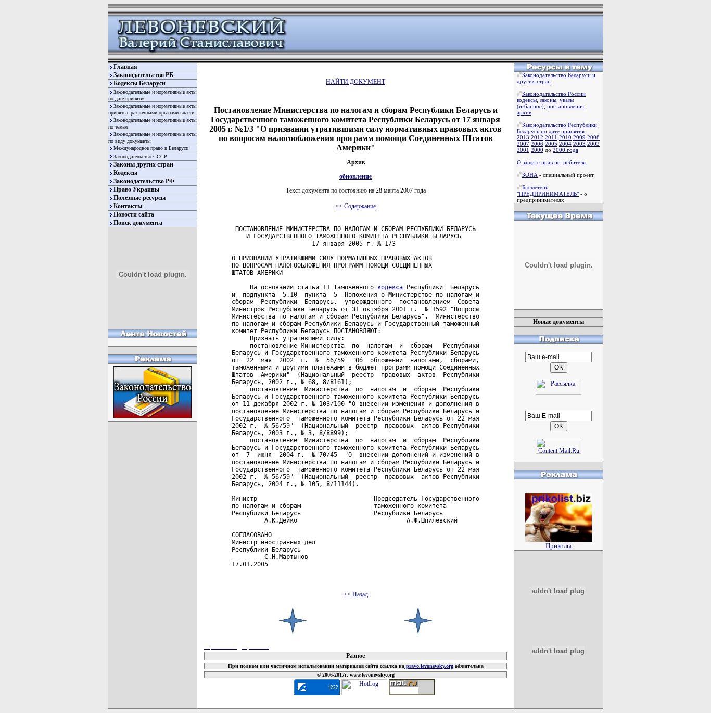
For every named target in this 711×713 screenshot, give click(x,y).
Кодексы (125, 172)
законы (548, 100)
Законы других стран (143, 164)
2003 (579, 144)
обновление (355, 176)
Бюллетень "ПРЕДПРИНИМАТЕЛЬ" (548, 190)
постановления (565, 106)
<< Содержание (355, 206)
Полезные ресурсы (139, 197)
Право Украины (136, 189)
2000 (537, 150)
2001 (523, 150)
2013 (523, 137)
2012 (537, 137)
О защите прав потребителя (551, 162)
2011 (551, 137)
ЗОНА (530, 175)
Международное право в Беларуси (150, 148)
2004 (565, 144)
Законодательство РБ (143, 75)
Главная (125, 66)
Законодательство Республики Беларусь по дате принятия (557, 128)
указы (567, 100)
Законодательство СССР (140, 156)
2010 (565, 137)
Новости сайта (133, 214)
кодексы (527, 100)
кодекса (390, 287)
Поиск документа (137, 222)
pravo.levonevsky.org (428, 666)
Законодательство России (554, 94)
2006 (537, 144)
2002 (593, 144)
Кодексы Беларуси (139, 83)
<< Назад (356, 594)
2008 (593, 137)
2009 (579, 137)
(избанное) (530, 106)
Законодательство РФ (143, 181)
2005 (551, 144)
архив (524, 112)
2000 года (565, 150)
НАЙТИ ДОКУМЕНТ (355, 81)
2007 (523, 144)
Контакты (127, 206)
